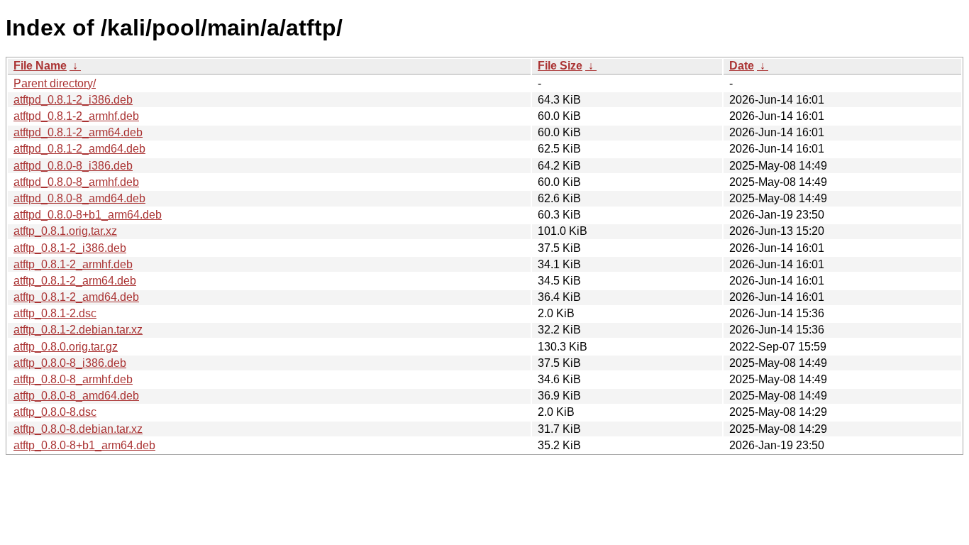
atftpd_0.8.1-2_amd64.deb (79, 149)
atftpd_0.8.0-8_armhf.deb (76, 182)
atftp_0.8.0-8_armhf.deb (73, 379)
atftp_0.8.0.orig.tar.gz (65, 347)
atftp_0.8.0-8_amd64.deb (76, 396)
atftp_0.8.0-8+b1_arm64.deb (84, 445)
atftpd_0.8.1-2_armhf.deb (76, 116)
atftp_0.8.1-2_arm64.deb (74, 281)
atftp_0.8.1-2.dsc (54, 313)
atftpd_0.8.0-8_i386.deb (73, 166)
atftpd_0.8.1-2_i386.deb (73, 100)
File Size (560, 66)
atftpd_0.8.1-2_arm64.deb (78, 132)
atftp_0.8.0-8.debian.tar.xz (78, 429)
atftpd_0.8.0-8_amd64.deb (79, 198)
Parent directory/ (54, 83)
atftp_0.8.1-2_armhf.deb (73, 264)
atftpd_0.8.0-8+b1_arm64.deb (87, 215)
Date (741, 66)
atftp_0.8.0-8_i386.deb (69, 363)
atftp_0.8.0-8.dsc (54, 412)
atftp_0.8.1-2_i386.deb (69, 248)
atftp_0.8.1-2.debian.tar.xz (78, 330)
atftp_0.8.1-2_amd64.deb (76, 297)
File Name (40, 66)
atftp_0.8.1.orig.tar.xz (65, 231)
